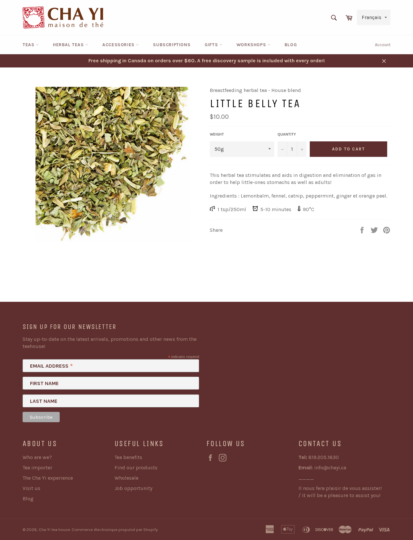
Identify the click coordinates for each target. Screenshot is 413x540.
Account (382, 44)
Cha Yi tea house (54, 529)
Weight (217, 134)
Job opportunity (133, 488)
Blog (291, 44)
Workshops (252, 44)
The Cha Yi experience (48, 478)
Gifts (212, 44)
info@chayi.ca (330, 467)
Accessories (119, 44)
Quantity (286, 134)
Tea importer (37, 467)
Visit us (31, 488)
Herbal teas (69, 44)
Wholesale (126, 478)
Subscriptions (171, 44)
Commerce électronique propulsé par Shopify (115, 529)
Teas (29, 44)
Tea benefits (128, 457)
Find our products (136, 467)
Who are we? (37, 457)
